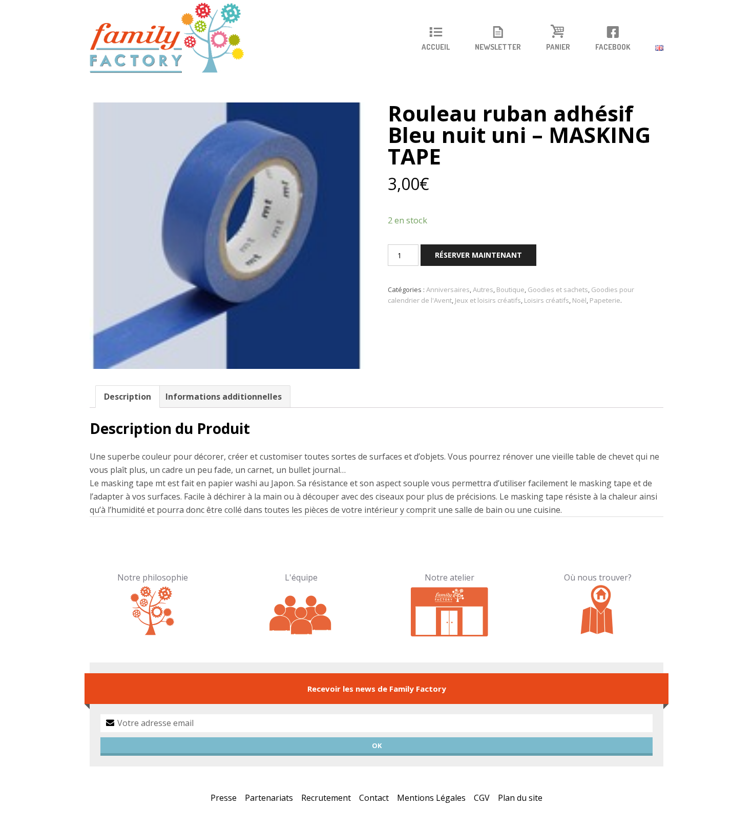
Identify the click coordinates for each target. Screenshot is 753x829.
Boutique (510, 289)
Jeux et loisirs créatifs (488, 300)
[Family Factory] (173, 38)
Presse (224, 797)
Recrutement (326, 797)
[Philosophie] (153, 610)
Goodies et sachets (558, 289)
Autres (483, 289)
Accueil (436, 47)
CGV (482, 797)
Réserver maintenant (478, 255)
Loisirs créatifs (546, 300)
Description (127, 396)
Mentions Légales (431, 797)
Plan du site (520, 797)
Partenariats (269, 797)
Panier (558, 47)
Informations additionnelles (223, 396)
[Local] (449, 610)
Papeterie (605, 300)
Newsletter (498, 47)
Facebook (612, 47)
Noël (579, 300)
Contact (374, 797)
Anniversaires (448, 289)
